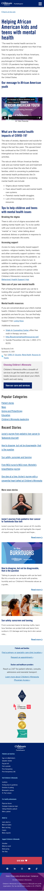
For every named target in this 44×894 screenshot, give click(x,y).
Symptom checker (7, 761)
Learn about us (6, 822)
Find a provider (6, 766)
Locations (4, 782)
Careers (4, 830)
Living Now (19, 321)
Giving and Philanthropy (12, 411)
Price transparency (7, 769)
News (4, 407)
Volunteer (4, 843)
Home (8, 876)
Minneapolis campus (8, 790)
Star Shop (4, 851)
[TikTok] (37, 869)
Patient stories (8, 403)
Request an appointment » (22, 657)
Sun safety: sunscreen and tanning (17, 457)
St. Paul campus (6, 793)
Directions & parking (8, 787)
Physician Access (7, 803)
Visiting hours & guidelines (10, 785)
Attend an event (6, 846)
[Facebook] (7, 869)
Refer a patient (6, 811)
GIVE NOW (20, 860)
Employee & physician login (10, 806)
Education (18, 355)
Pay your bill (5, 763)
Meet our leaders (6, 825)
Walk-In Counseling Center (17, 330)
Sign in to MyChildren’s (8, 758)
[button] (40, 4)
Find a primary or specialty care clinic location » (22, 652)
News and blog (6, 827)
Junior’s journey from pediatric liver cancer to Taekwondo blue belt (21, 520)
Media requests (6, 833)
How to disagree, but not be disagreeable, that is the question (20, 569)
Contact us (34, 876)
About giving (5, 849)
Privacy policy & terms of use (20, 876)
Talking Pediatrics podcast (9, 809)
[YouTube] (29, 869)
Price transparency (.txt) (8, 771)
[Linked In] (15, 869)
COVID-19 (11, 355)
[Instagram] (22, 869)
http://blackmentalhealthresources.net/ (22, 337)
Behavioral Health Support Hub (15, 279)
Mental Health (26, 355)
